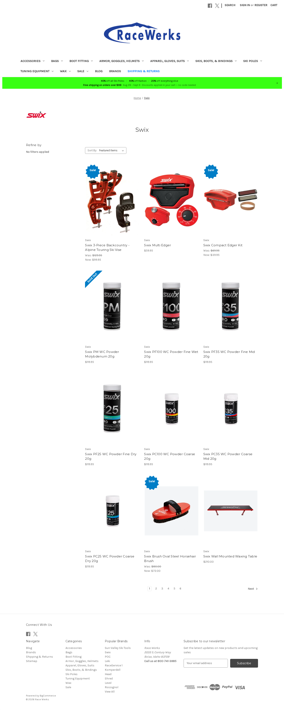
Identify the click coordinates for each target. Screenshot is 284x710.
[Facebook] (210, 6)
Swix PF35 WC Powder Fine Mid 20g (229, 354)
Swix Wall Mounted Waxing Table (230, 556)
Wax (63, 71)
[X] (217, 6)
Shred (109, 678)
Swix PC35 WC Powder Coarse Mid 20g (228, 456)
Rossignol (111, 687)
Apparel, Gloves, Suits (167, 61)
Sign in (245, 5)
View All (110, 691)
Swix (108, 652)
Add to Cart (112, 199)
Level (108, 683)
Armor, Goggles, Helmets (119, 61)
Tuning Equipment (35, 71)
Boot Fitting (79, 61)
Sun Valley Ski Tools (118, 648)
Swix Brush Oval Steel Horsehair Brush (170, 558)
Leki (107, 661)
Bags (55, 61)
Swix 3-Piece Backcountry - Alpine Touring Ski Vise (107, 247)
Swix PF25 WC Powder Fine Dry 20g (110, 456)
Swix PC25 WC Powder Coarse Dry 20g (109, 558)
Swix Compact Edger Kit (223, 245)
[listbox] (112, 150)
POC (108, 656)
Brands (115, 71)
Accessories (31, 61)
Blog (98, 71)
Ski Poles (250, 61)
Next (251, 588)
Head (108, 674)
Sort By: (92, 150)
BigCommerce (48, 695)
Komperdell (112, 670)
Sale (80, 71)
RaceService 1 (113, 665)
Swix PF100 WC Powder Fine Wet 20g (171, 354)
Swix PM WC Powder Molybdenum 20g (102, 354)
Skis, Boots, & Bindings (214, 61)
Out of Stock (112, 306)
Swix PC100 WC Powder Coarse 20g (169, 456)
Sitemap (31, 661)
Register (260, 5)
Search (230, 5)
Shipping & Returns (144, 71)
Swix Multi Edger (157, 245)
